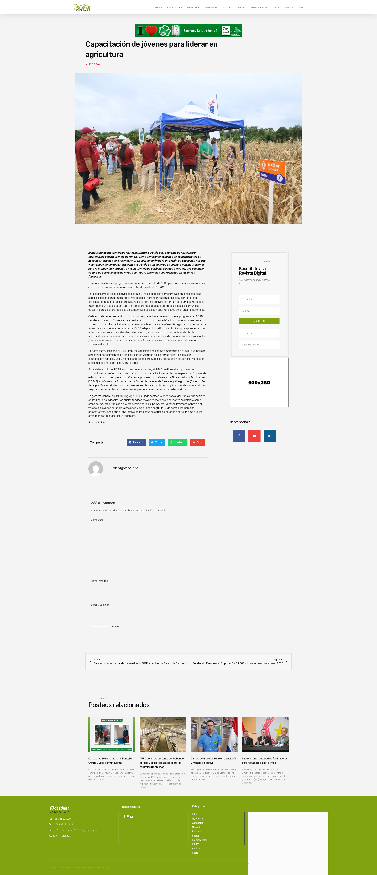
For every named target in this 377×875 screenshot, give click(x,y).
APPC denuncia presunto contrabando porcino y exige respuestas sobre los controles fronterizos (162, 763)
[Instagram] (128, 816)
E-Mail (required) (100, 604)
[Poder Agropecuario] (84, 7)
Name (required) (100, 580)
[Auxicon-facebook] (124, 816)
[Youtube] (131, 816)
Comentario (97, 519)
